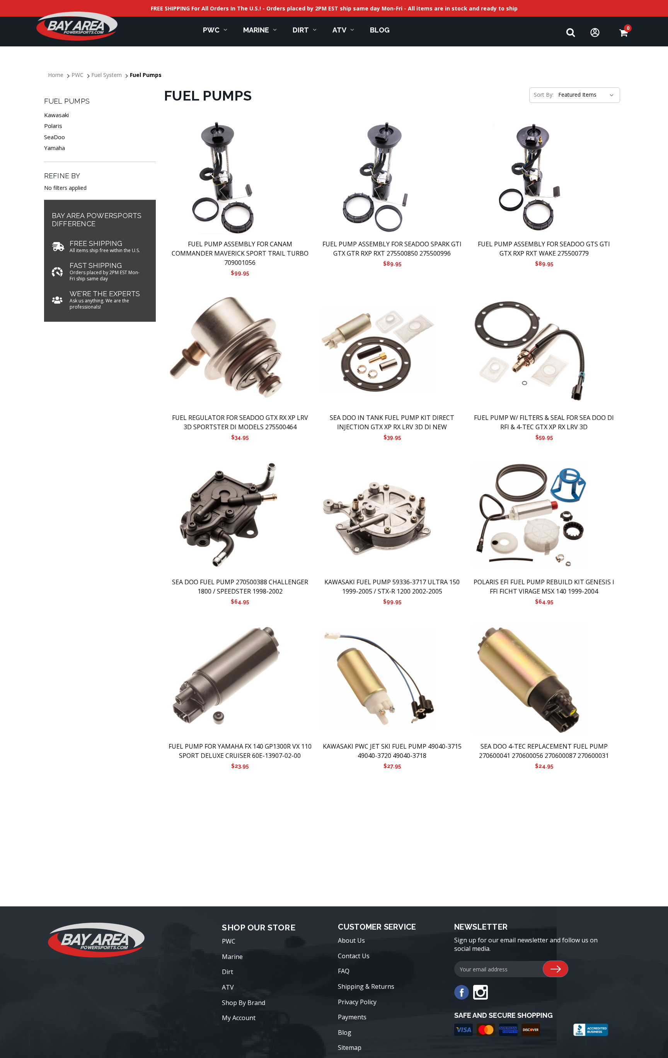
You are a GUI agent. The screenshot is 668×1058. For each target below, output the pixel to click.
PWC (211, 30)
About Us (351, 940)
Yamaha (54, 148)
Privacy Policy (357, 1002)
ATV (339, 30)
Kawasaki (56, 115)
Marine (256, 30)
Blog (380, 30)
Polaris (53, 126)
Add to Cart (239, 177)
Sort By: (544, 94)
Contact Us (354, 956)
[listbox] (585, 95)
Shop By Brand (243, 1002)
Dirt (301, 30)
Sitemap (349, 1047)
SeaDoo (54, 137)
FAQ (343, 971)
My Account (239, 1018)
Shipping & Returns (366, 986)
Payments (352, 1017)
